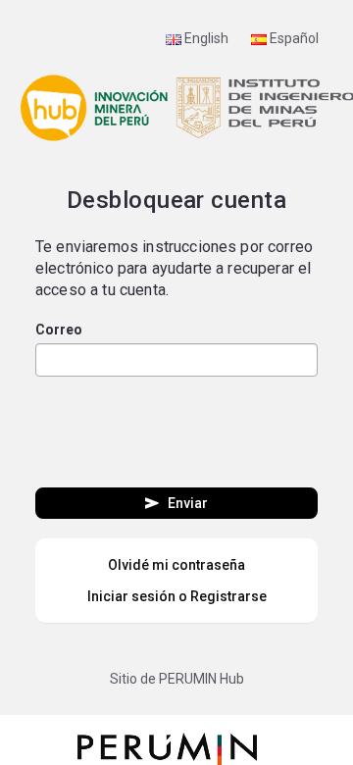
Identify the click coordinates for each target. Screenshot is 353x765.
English (204, 38)
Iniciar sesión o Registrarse (177, 596)
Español (293, 38)
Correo (58, 329)
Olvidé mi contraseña (176, 565)
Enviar (175, 503)
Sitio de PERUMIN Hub (177, 679)
